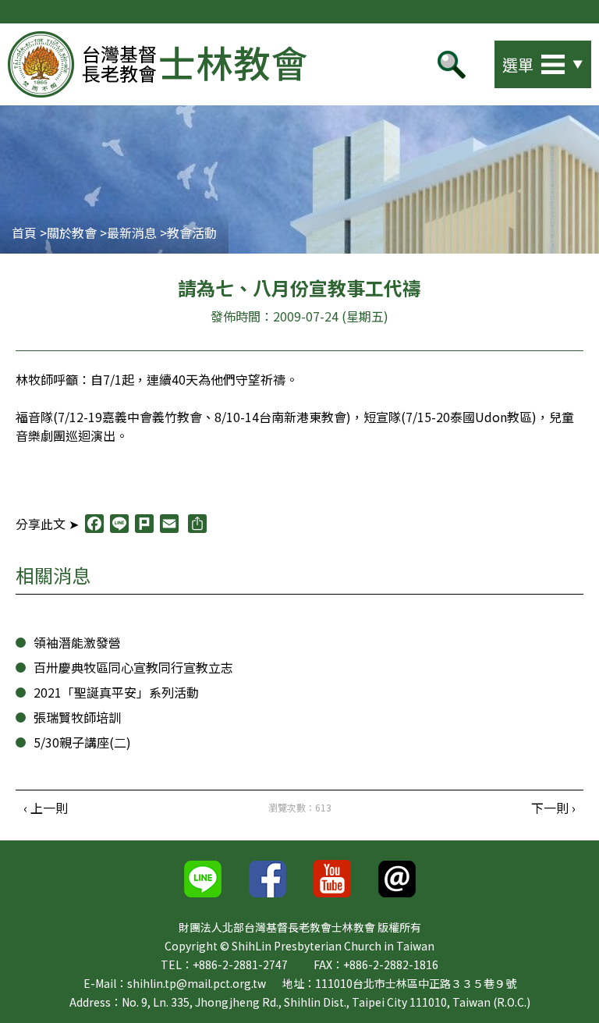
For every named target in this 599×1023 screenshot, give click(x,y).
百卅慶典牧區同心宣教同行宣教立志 (133, 667)
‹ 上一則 (45, 807)
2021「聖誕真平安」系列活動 (116, 692)
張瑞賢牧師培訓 (77, 717)
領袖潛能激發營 (77, 642)
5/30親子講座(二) (82, 742)
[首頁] (157, 64)
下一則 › (553, 807)
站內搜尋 (468, 60)
